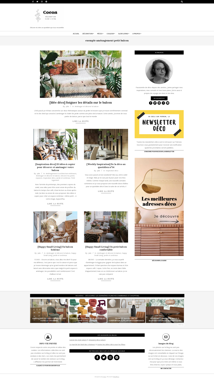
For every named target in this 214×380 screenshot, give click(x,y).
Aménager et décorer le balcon (87, 106)
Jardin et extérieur (63, 178)
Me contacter (166, 368)
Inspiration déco (49, 178)
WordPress (116, 377)
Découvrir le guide (159, 261)
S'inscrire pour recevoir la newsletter (159, 151)
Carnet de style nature (78, 340)
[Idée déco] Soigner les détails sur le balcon (80, 102)
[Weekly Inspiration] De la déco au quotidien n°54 (106, 166)
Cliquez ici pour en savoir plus (48, 366)
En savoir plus (159, 98)
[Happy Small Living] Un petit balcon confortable (106, 248)
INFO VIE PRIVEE (48, 343)
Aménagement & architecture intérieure (61, 173)
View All (181, 325)
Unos (104, 377)
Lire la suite (81, 121)
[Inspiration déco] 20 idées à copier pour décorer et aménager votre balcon (55, 167)
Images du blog (165, 343)
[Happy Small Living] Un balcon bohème (55, 248)
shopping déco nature (97, 340)
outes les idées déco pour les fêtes (111, 344)
